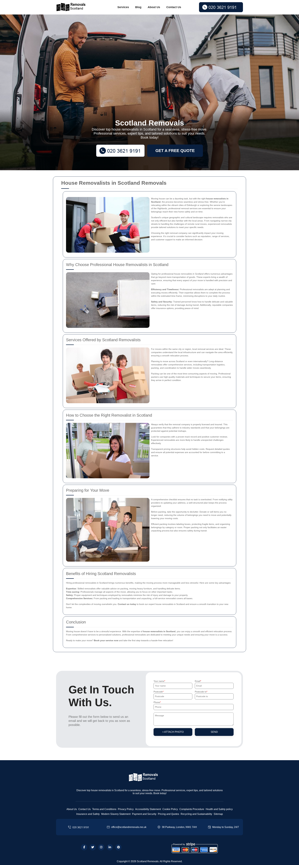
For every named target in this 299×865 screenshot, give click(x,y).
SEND (214, 732)
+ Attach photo (173, 732)
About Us (154, 7)
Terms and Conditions (104, 809)
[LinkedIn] (110, 847)
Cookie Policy (170, 809)
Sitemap (218, 814)
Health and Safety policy (219, 809)
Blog (138, 7)
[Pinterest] (118, 847)
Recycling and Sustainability (196, 814)
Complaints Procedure (191, 809)
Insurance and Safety (88, 814)
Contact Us (173, 7)
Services (123, 7)
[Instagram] (101, 847)
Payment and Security (144, 814)
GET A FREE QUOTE (175, 150)
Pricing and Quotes (168, 814)
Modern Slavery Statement (116, 814)
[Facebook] (84, 847)
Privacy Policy (126, 809)
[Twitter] (93, 847)
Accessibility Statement (148, 809)
